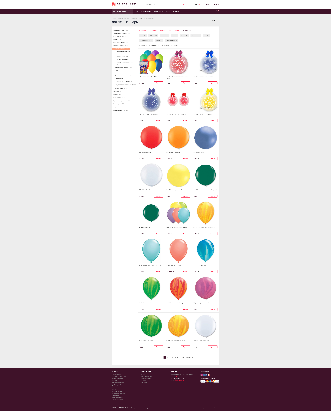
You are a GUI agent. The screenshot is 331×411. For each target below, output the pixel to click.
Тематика (163, 35)
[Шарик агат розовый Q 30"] (205, 288)
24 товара (174, 45)
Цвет (174, 35)
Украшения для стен (120, 110)
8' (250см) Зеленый (144, 227)
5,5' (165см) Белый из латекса (147, 190)
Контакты (176, 11)
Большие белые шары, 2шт (201, 340)
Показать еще (187, 30)
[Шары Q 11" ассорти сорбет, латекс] (178, 213)
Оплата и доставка (146, 11)
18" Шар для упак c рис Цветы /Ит (203, 114)
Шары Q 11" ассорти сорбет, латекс (176, 227)
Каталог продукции (123, 18)
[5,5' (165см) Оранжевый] (178, 138)
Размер (183, 35)
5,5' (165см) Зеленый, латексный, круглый (205, 190)
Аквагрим (117, 91)
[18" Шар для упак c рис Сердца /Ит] (178, 100)
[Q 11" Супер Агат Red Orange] (178, 288)
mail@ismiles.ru (179, 380)
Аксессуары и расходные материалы (125, 84)
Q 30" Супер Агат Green (146, 340)
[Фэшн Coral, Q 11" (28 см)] (178, 251)
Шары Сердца (121, 64)
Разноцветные (153, 30)
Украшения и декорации (121, 33)
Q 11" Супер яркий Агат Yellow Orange (204, 227)
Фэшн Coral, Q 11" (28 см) (173, 265)
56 (183, 357)
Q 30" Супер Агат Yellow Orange (175, 340)
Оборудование (120, 78)
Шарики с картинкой (123, 59)
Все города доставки (177, 376)
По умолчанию (153, 45)
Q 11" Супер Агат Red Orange (174, 303)
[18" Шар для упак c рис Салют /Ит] (205, 62)
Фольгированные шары (123, 67)
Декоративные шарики (123, 51)
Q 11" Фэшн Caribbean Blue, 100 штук (150, 265)
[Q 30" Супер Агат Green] (151, 326)
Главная (114, 18)
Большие (176, 30)
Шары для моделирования (125, 62)
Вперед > (189, 357)
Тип (206, 35)
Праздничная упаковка (121, 100)
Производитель (171, 40)
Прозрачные (142, 30)
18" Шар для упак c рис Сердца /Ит (176, 114)
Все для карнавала (120, 36)
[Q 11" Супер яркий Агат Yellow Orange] (205, 213)
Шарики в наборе (122, 56)
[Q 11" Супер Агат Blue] (205, 251)
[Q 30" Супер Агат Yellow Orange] (178, 326)
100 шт (169, 30)
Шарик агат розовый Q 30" (201, 303)
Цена (142, 35)
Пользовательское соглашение (150, 384)
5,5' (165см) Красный (145, 152)
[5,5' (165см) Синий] (205, 138)
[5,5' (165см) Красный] (151, 138)
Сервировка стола (120, 30)
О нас (136, 11)
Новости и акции (158, 11)
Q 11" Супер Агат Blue (200, 265)
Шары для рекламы (120, 107)
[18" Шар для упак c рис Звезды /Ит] (151, 100)
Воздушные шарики (136, 18)
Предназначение (145, 40)
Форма (158, 40)
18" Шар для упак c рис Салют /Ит (203, 76)
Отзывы (168, 11)
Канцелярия (118, 104)
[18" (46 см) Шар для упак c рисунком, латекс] (178, 62)
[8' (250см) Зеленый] (151, 213)
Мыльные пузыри (119, 97)
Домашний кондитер (120, 88)
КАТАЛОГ (115, 371)
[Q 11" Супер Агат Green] (151, 288)
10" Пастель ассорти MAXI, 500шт (149, 76)
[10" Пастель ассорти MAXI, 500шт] (151, 62)
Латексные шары (122, 48)
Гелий (117, 70)
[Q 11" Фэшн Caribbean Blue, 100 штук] (151, 251)
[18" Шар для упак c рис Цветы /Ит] (205, 100)
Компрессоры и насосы (123, 75)
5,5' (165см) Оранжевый (173, 152)
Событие (152, 35)
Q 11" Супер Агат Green (146, 303)
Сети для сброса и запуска (123, 81)
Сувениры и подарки (120, 42)
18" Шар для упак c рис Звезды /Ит (149, 114)
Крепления (119, 73)
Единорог (162, 30)
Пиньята (117, 94)
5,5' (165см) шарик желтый (174, 190)
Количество (195, 35)
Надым (197, 4)
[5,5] (151, 175)
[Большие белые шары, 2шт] (205, 326)
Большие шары (122, 54)
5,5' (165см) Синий (199, 152)
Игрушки (117, 39)
